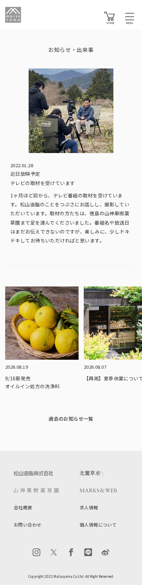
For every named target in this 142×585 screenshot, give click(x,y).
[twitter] (54, 552)
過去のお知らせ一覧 (71, 418)
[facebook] (71, 552)
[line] (88, 552)
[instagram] (36, 552)
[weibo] (105, 552)
